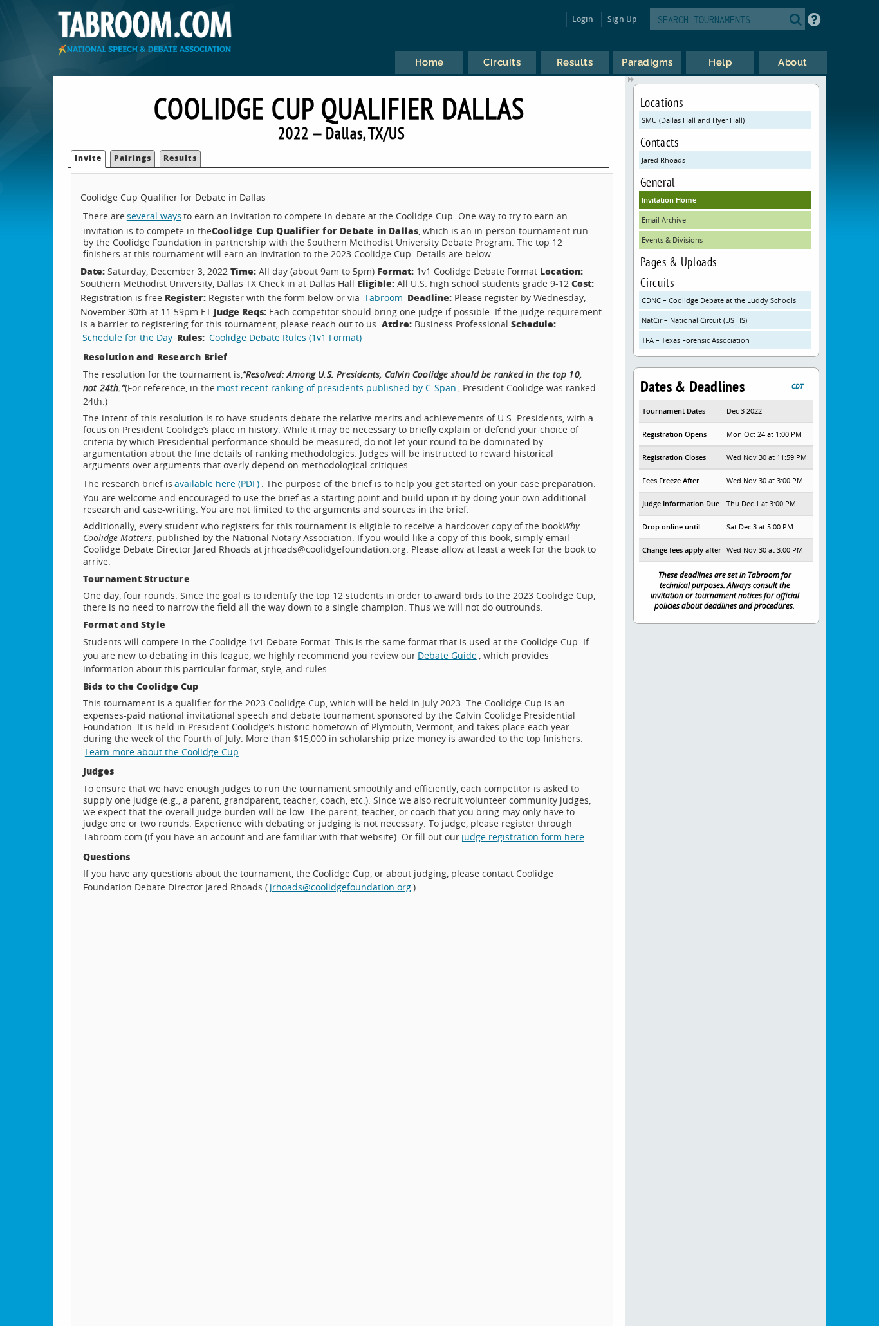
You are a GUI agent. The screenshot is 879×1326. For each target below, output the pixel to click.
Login (582, 19)
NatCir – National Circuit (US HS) (694, 320)
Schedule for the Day (127, 337)
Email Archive (664, 220)
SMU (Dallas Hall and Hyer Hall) (693, 120)
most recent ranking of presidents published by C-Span (336, 388)
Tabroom (383, 297)
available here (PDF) (216, 483)
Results (180, 157)
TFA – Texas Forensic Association (696, 340)
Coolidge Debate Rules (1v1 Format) (285, 337)
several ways (154, 216)
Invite (88, 157)
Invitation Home (669, 200)
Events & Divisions (672, 239)
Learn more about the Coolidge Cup (162, 752)
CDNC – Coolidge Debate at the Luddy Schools (719, 300)
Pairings (132, 157)
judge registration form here (522, 837)
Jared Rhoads (663, 160)
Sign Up (621, 19)
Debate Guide (447, 655)
